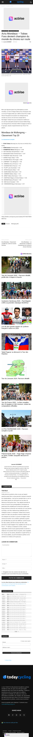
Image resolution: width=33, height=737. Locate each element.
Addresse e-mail (6, 647)
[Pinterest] (10, 45)
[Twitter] (6, 45)
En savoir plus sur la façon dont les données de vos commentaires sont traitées (15, 584)
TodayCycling (8, 660)
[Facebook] (3, 45)
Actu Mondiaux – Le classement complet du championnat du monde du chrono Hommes (24, 244)
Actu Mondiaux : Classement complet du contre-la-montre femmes (9, 243)
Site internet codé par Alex (10, 722)
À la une (8, 223)
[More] (20, 45)
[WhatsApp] (13, 45)
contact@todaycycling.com (8, 704)
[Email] (17, 45)
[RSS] (20, 715)
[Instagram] (16, 715)
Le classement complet (8, 139)
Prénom (4, 642)
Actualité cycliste (9, 6)
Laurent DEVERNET (7, 41)
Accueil (3, 6)
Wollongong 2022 (14, 223)
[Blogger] (8, 715)
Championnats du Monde (13, 30)
